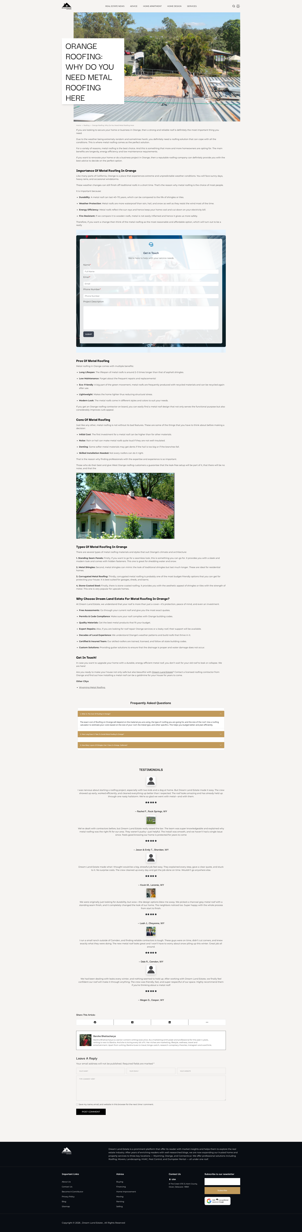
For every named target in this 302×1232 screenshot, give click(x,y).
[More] (207, 1022)
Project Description (93, 301)
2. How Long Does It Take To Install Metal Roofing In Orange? (102, 734)
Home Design (174, 6)
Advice (133, 6)
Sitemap (66, 1206)
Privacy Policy (68, 1196)
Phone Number (92, 289)
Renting (120, 1201)
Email (86, 277)
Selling (119, 1206)
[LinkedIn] (169, 1022)
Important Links (70, 1174)
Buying (119, 1182)
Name (87, 265)
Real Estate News (114, 6)
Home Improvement (126, 1192)
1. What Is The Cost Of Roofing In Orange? (95, 713)
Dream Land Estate (162, 672)
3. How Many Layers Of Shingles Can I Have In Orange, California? (103, 745)
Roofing (87, 125)
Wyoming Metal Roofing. (92, 687)
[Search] (234, 6)
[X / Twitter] (132, 1022)
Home (78, 125)
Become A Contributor (72, 1192)
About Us (66, 1182)
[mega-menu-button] (238, 6)
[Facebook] (95, 1022)
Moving (119, 1196)
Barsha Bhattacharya (104, 1036)
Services (192, 6)
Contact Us (67, 1187)
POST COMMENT (91, 1111)
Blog (64, 1201)
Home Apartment (152, 6)
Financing (121, 1187)
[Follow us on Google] (218, 1201)
